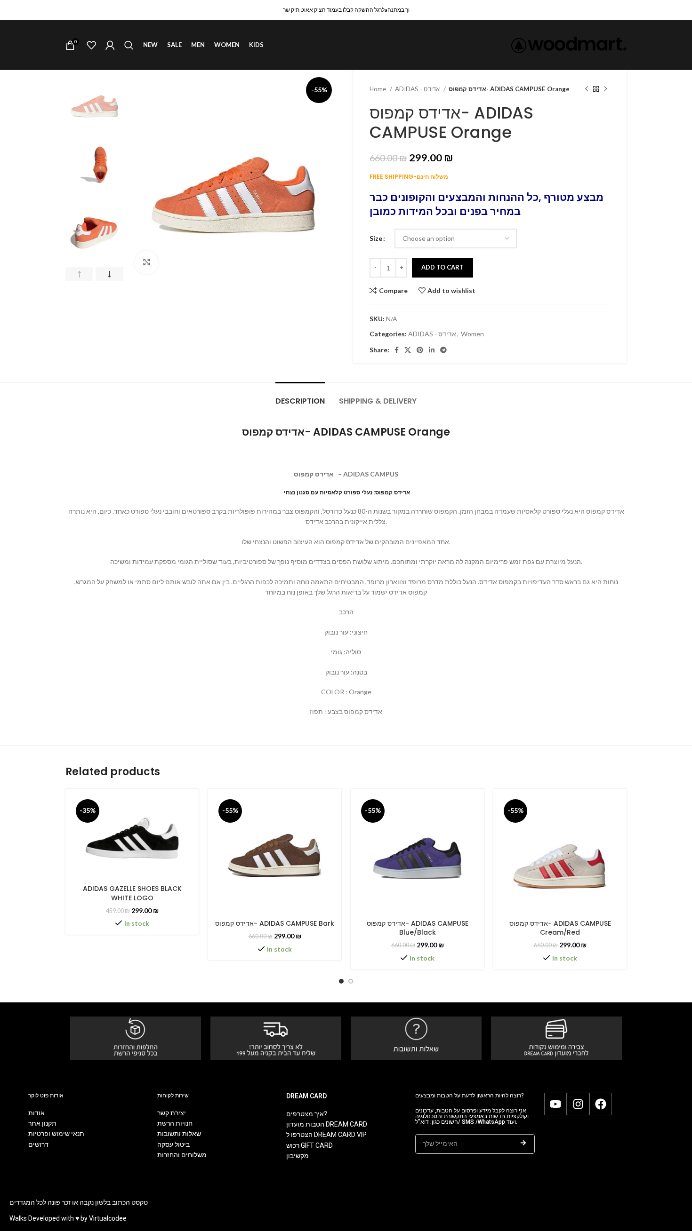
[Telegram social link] (443, 350)
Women (472, 334)
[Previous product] (586, 89)
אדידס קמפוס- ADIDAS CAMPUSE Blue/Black (417, 928)
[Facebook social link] (397, 350)
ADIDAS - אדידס (418, 89)
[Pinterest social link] (420, 350)
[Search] (129, 45)
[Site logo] (569, 44)
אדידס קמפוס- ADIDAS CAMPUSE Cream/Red (560, 928)
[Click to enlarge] (146, 262)
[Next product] (605, 89)
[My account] (110, 45)
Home (378, 89)
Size (376, 238)
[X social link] (408, 350)
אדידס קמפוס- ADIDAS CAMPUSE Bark (274, 923)
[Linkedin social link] (431, 350)
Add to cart (442, 267)
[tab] (300, 396)
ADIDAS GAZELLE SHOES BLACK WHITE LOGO (132, 893)
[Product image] (132, 838)
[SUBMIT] (523, 1144)
